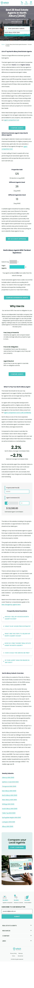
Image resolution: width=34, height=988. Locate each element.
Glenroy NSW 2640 (8, 777)
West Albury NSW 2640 (9, 800)
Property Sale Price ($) (12, 487)
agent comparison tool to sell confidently (17, 412)
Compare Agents (17, 128)
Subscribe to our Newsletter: (13, 907)
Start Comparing (17, 847)
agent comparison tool (11, 120)
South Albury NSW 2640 (9, 809)
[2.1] (8, 503)
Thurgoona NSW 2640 (9, 786)
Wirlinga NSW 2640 (8, 804)
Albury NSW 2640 (7, 826)
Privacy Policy (13, 953)
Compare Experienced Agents (17, 298)
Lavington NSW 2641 (8, 822)
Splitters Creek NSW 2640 (10, 782)
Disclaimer (20, 956)
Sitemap (20, 953)
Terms (13, 956)
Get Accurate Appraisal (17, 239)
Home (3, 44)
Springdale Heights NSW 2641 (11, 817)
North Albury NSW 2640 (9, 795)
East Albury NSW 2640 (9, 791)
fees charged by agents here (11, 604)
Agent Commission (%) (13, 497)
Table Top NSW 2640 (8, 813)
